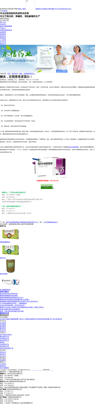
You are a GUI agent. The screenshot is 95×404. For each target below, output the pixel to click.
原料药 (2, 342)
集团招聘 (3, 360)
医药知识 (15, 73)
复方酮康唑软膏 (5, 289)
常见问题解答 (4, 368)
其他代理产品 (4, 340)
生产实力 (3, 356)
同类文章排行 (4, 291)
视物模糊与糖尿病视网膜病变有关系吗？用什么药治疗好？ (19, 301)
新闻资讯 (3, 38)
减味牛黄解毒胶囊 (6, 26)
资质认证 (3, 36)
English (69, 9)
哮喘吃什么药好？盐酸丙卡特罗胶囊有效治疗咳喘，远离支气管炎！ (22, 307)
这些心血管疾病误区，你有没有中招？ (12, 305)
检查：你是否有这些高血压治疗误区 (12, 311)
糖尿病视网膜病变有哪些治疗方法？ (12, 297)
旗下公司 (3, 22)
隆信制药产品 (4, 336)
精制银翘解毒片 (5, 242)
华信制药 (3, 325)
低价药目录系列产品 (6, 348)
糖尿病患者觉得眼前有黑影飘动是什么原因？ (15, 299)
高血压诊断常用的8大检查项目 (10, 309)
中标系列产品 (4, 344)
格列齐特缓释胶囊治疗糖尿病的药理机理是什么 (21, 222)
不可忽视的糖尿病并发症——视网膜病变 (13, 303)
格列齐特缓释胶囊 (73, 147)
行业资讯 (3, 364)
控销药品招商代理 (6, 30)
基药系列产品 (4, 346)
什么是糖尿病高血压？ (50, 222)
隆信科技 (3, 329)
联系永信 (64, 9)
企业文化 (3, 330)
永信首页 (3, 24)
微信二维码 (22, 9)
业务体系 (3, 32)
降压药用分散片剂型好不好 (9, 293)
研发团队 (3, 34)
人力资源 (3, 40)
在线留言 (45, 9)
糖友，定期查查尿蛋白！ (27, 73)
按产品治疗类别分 (6, 334)
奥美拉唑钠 (3, 274)
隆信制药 (3, 327)
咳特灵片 (3, 258)
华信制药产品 (4, 338)
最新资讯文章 (4, 313)
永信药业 (3, 323)
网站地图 (51, 9)
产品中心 (3, 28)
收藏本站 (39, 9)
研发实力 (3, 354)
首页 (8, 73)
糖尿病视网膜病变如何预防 (9, 295)
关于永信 (57, 9)
